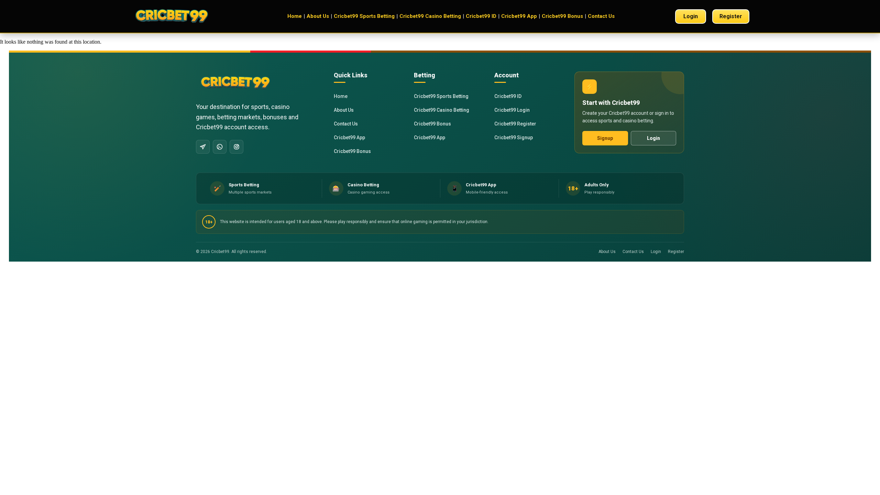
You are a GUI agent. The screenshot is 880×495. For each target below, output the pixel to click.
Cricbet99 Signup (513, 137)
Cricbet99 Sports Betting (364, 16)
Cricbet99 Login (512, 110)
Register (730, 16)
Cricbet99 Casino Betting (430, 16)
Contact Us (601, 16)
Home (294, 16)
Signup (605, 138)
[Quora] (203, 147)
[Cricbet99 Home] (179, 16)
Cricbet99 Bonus (562, 16)
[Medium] (220, 147)
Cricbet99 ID (481, 16)
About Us (318, 16)
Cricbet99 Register (515, 123)
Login (690, 16)
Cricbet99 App (519, 16)
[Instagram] (236, 147)
